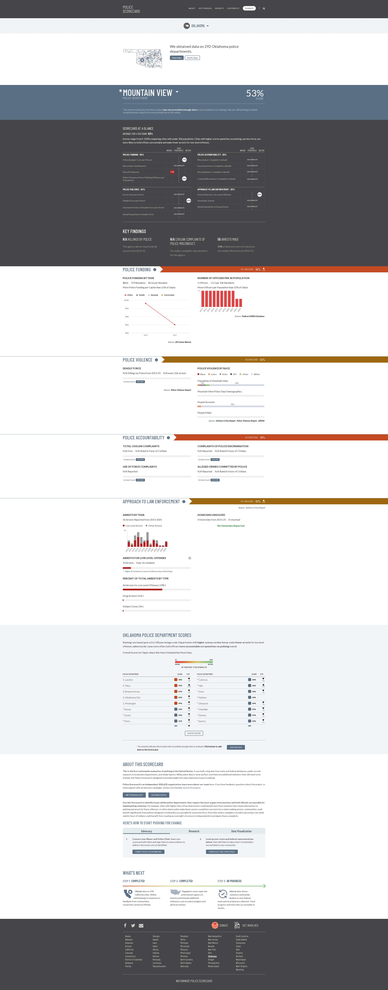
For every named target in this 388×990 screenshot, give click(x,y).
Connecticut (130, 956)
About (192, 8)
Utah (238, 949)
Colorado (129, 952)
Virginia (239, 952)
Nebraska (185, 966)
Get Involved (250, 925)
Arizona (128, 946)
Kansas (156, 956)
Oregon (211, 959)
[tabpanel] (194, 846)
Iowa (155, 942)
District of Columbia (133, 959)
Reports (219, 8)
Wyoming (240, 969)
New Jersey (213, 939)
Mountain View (147, 92)
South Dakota (241, 939)
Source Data (158, 795)
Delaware (129, 962)
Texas (238, 946)
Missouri (184, 949)
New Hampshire (214, 936)
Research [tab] (194, 831)
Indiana (156, 952)
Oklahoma (195, 26)
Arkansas (129, 942)
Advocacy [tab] (146, 831)
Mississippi (186, 952)
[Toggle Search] (264, 8)
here (211, 784)
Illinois (156, 949)
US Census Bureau (183, 342)
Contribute (233, 8)
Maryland (184, 936)
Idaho (155, 946)
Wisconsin (240, 962)
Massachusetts (159, 966)
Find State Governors (148, 851)
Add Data (140, 381)
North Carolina (187, 959)
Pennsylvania (213, 962)
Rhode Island (213, 966)
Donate (249, 8)
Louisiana (157, 962)
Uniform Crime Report (225, 421)
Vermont (239, 956)
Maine (183, 939)
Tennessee (240, 942)
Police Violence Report (181, 390)
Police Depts (177, 57)
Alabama (128, 939)
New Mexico (213, 942)
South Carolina (242, 936)
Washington (241, 959)
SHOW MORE (194, 733)
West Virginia (241, 966)
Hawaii (156, 939)
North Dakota (186, 962)
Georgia (156, 936)
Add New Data (236, 747)
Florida (128, 966)
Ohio (210, 952)
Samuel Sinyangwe (191, 787)
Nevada (211, 946)
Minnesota (185, 946)
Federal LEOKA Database (253, 316)
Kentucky (157, 959)
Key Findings (205, 8)
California (129, 949)
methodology (134, 795)
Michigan (184, 942)
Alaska (128, 936)
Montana (184, 956)
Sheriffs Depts (192, 57)
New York (212, 949)
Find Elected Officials (222, 851)
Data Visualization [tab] (241, 831)
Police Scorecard (131, 9)
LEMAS (261, 421)
